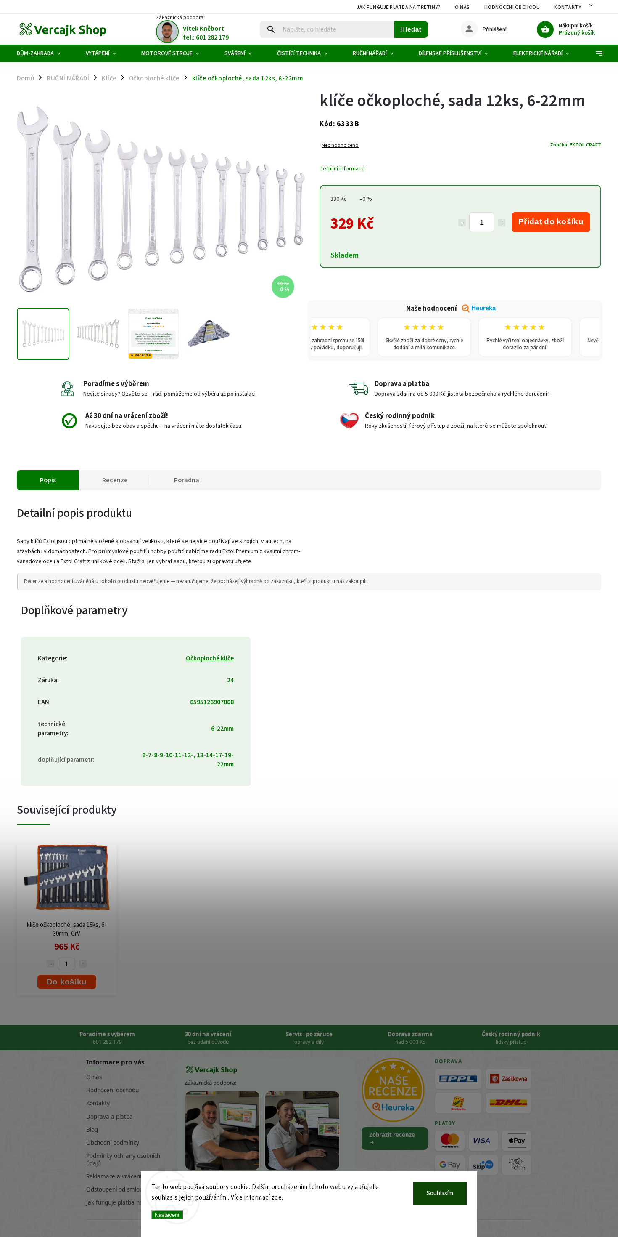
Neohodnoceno (340, 145)
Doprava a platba (109, 1116)
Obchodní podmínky (112, 1143)
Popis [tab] (48, 480)
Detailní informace (342, 169)
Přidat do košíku (551, 221)
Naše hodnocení (451, 308)
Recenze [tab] (115, 480)
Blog (92, 1129)
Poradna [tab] (186, 480)
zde (277, 1197)
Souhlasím (440, 1193)
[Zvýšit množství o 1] (501, 222)
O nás (462, 7)
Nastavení (167, 1215)
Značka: (575, 145)
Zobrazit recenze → (392, 1138)
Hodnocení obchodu (512, 7)
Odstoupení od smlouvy (117, 1189)
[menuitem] (45, 53)
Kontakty (567, 7)
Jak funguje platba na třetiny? (399, 7)
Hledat (411, 29)
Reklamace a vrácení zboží (121, 1176)
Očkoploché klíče (210, 658)
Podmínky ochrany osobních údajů (123, 1159)
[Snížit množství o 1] (462, 222)
